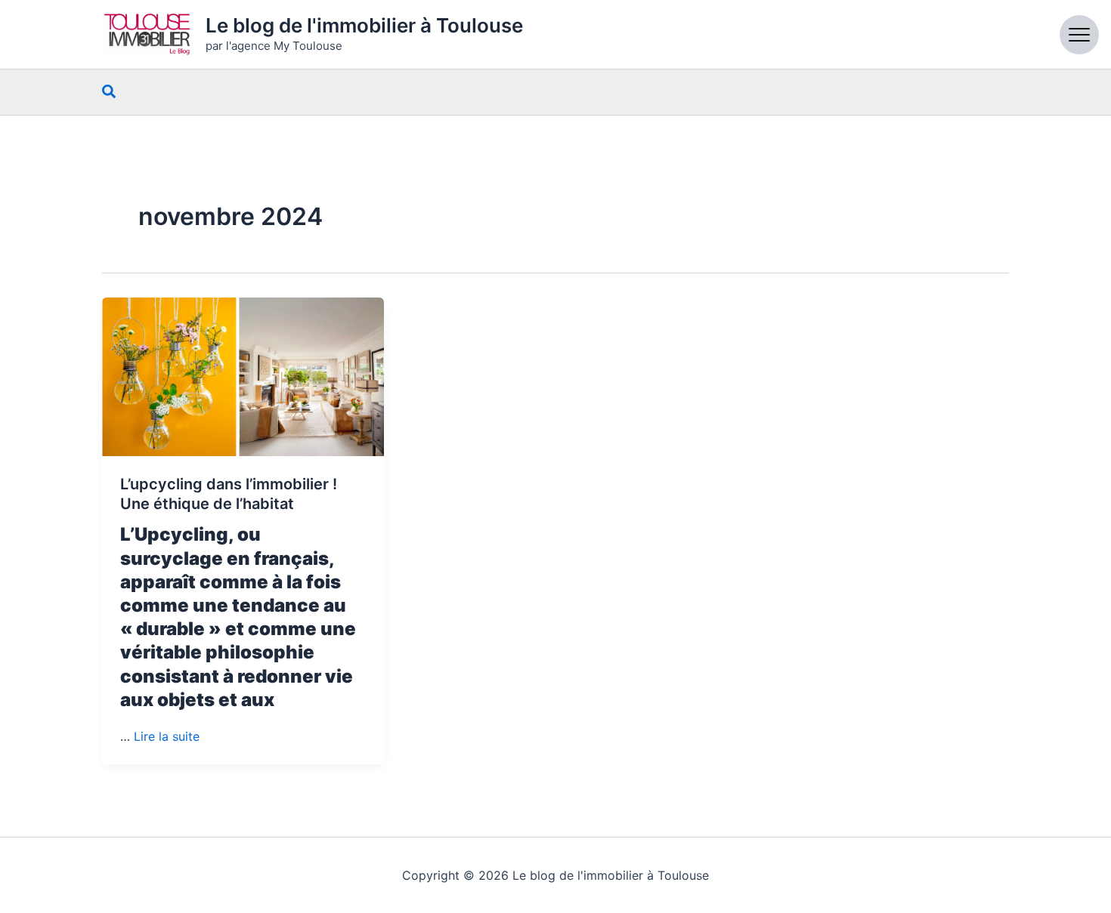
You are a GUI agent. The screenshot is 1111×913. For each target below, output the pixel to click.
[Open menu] (1079, 34)
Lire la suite (167, 736)
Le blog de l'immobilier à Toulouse (364, 25)
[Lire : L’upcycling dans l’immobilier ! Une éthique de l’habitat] (243, 377)
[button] (109, 92)
